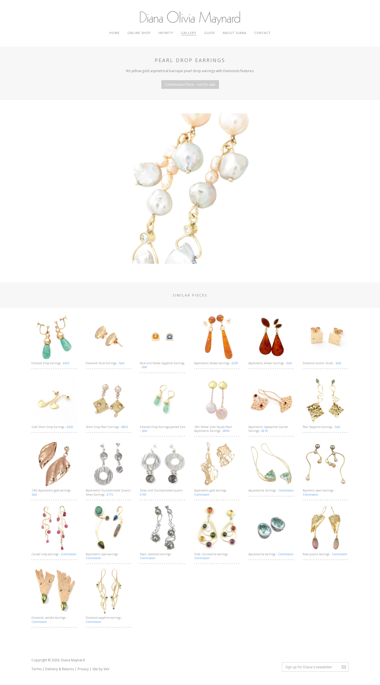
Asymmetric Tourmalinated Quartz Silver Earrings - (108, 492)
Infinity (166, 33)
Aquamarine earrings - (270, 554)
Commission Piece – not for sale (190, 84)
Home (114, 33)
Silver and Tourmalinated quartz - (162, 492)
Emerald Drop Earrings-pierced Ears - (162, 429)
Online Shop (139, 33)
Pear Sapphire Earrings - (321, 427)
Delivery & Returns (59, 669)
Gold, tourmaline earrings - (211, 556)
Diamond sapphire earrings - (104, 619)
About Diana (234, 33)
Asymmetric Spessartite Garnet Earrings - (268, 429)
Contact (262, 33)
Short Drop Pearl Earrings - (107, 427)
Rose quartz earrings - (325, 554)
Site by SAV (100, 669)
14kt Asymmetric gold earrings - (51, 492)
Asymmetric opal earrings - (102, 556)
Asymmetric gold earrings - (211, 492)
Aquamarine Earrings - (271, 490)
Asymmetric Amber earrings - (216, 363)
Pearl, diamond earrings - (156, 556)
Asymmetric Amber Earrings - (270, 363)
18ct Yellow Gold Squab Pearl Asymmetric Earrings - (213, 429)
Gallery (188, 33)
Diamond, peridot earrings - (49, 619)
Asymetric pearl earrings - (319, 492)
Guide (209, 33)
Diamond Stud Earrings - (105, 363)
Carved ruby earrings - (54, 554)
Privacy (83, 669)
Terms (36, 669)
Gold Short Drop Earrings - (52, 427)
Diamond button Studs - (322, 363)
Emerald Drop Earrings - (50, 363)
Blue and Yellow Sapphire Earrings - (162, 365)
